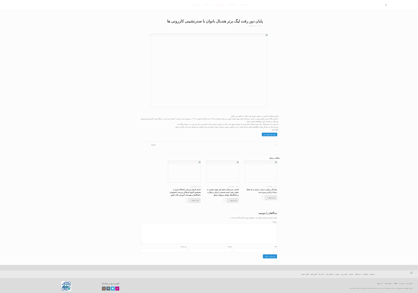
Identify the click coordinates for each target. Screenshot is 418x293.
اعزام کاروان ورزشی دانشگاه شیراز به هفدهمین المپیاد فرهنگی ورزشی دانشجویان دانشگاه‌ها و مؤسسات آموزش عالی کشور (185, 192)
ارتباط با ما (195, 5)
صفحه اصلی (243, 5)
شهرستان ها (219, 5)
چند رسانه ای (207, 5)
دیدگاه (274, 222)
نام (275, 246)
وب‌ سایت (183, 246)
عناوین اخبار (231, 5)
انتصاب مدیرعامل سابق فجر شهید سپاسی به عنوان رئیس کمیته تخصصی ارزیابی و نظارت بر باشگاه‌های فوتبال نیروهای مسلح (223, 192)
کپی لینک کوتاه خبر (270, 134)
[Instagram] (117, 288)
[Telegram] (113, 288)
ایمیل (229, 246)
